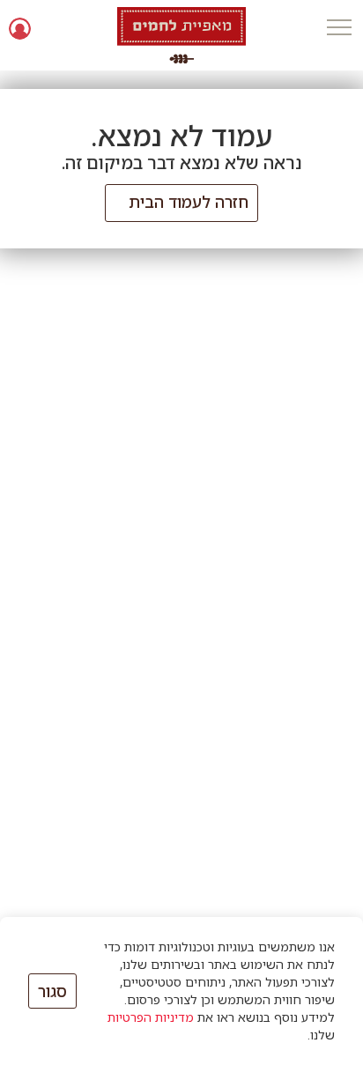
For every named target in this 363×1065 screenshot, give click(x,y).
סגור (52, 991)
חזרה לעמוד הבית (188, 201)
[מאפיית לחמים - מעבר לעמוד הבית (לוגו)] (182, 35)
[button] (338, 29)
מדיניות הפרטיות (150, 1017)
